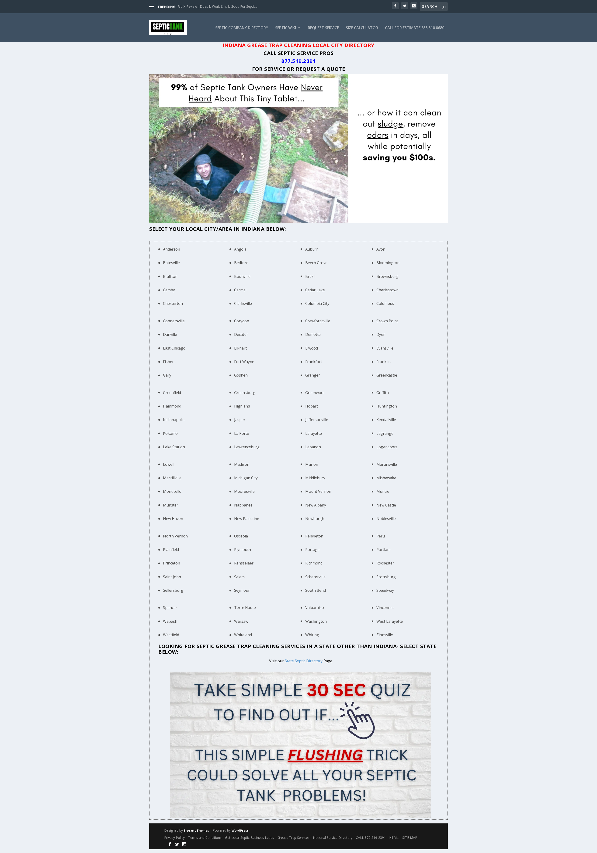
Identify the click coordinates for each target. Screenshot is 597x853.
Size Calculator (362, 28)
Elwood (311, 348)
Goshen (241, 375)
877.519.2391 (298, 60)
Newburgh (314, 518)
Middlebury (315, 477)
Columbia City (317, 303)
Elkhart (240, 348)
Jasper (239, 419)
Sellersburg (173, 590)
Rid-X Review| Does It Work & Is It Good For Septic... (217, 6)
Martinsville (386, 464)
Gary (167, 375)
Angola (240, 249)
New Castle (386, 505)
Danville (170, 334)
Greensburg (244, 392)
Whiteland (243, 634)
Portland (384, 549)
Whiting (312, 634)
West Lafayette (389, 621)
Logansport (386, 446)
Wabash (170, 621)
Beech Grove (316, 262)
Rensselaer (243, 563)
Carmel (240, 289)
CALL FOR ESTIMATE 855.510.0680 (414, 28)
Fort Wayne (244, 361)
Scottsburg (386, 576)
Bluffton (170, 276)
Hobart (311, 406)
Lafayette (313, 433)
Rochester (385, 563)
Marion (311, 464)
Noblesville (386, 518)
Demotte (313, 334)
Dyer (380, 334)
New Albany (315, 505)
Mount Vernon (318, 491)
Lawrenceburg (247, 446)
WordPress (240, 830)
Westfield (171, 634)
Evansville (384, 348)
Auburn (312, 249)
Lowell (168, 464)
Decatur (241, 334)
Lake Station (174, 446)
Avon (380, 249)
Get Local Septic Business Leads (249, 837)
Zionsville (384, 634)
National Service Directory (332, 837)
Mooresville (244, 491)
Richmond (314, 563)
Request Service (323, 28)
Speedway (385, 590)
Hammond (172, 406)
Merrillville (172, 477)
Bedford (241, 262)
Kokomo (170, 433)
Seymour (242, 590)
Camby (169, 289)
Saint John (172, 576)
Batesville (171, 262)
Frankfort (313, 361)
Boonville (242, 276)
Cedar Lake (315, 289)
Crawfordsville (317, 320)
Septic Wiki (285, 28)
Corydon (241, 320)
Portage (312, 549)
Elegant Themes (196, 830)
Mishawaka (386, 477)
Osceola (241, 536)
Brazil (310, 276)
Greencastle (386, 375)
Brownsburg (387, 276)
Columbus (385, 303)
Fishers (169, 361)
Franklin (383, 361)
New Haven (173, 518)
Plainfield (171, 549)
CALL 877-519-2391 (371, 837)
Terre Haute (245, 607)
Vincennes (385, 607)
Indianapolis (173, 419)
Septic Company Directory (241, 28)
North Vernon (175, 536)
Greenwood (315, 392)
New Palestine (246, 518)
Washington (316, 621)
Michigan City (246, 477)
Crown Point (387, 320)
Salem (239, 576)
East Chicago (174, 348)
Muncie (382, 491)
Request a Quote (320, 68)
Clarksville (243, 303)
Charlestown (387, 289)
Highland (242, 406)
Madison (241, 464)
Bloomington (387, 262)
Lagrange (384, 433)
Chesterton (173, 303)
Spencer (170, 607)
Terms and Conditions (205, 837)
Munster (170, 505)
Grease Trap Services (293, 837)
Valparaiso (314, 607)
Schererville (315, 576)
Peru (380, 536)
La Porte (241, 433)
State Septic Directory (304, 660)
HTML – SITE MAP (403, 837)
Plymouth (242, 549)
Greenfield (172, 392)
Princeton (171, 563)
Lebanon (313, 446)
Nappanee (243, 505)
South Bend (315, 590)
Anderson (171, 249)
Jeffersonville (316, 419)
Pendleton (314, 536)
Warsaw (241, 621)
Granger (312, 375)
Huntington (386, 406)
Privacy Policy (174, 837)
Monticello (172, 491)
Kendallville (386, 419)
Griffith (382, 392)
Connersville (174, 320)
